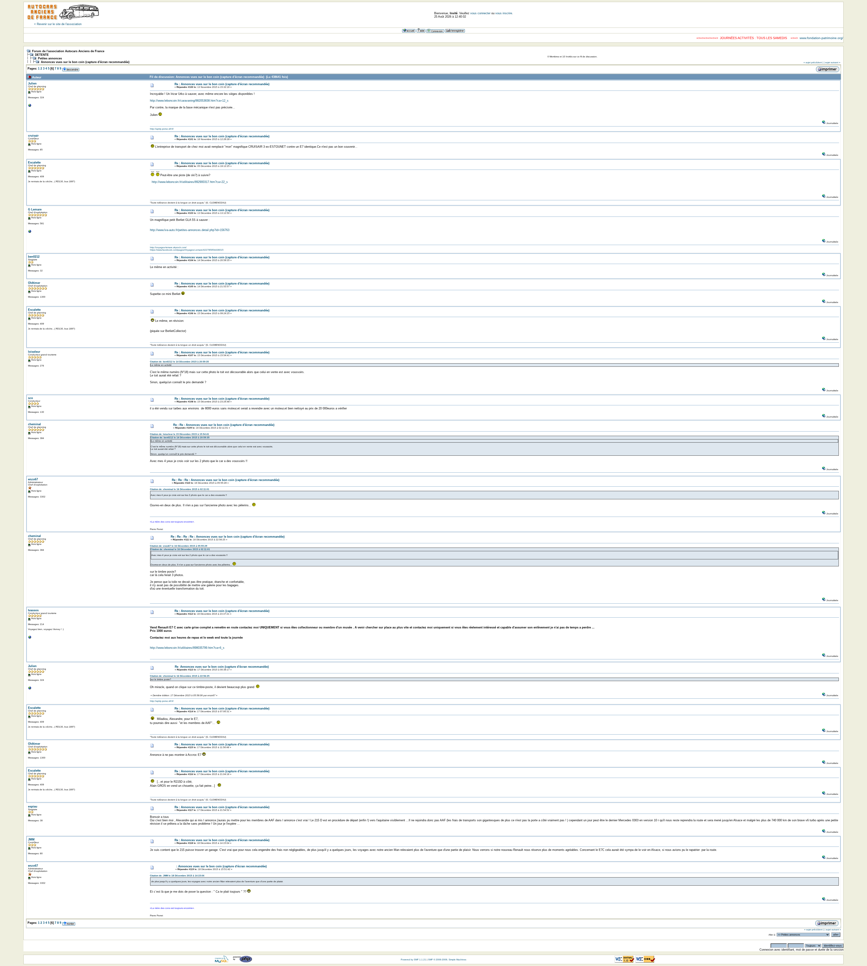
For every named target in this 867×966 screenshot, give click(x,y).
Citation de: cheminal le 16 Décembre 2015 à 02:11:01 (179, 489)
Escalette (34, 162)
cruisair (33, 135)
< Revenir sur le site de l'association (58, 24)
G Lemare (35, 209)
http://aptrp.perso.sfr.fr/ (162, 129)
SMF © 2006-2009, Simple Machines (447, 959)
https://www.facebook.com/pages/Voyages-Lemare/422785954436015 (187, 250)
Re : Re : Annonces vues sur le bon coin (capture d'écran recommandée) (223, 425)
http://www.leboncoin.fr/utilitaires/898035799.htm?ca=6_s (187, 647)
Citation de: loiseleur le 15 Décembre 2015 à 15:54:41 (179, 434)
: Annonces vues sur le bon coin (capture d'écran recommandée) (221, 866)
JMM (31, 839)
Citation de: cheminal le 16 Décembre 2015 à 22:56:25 (180, 676)
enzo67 (33, 479)
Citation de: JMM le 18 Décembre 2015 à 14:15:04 (177, 875)
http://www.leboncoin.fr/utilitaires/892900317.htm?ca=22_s (190, 182)
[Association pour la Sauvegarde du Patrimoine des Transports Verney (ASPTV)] (30, 638)
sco (30, 398)
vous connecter (480, 13)
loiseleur (34, 351)
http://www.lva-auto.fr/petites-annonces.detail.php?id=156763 (189, 230)
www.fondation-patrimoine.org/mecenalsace (786, 38)
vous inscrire (503, 13)
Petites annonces (50, 58)
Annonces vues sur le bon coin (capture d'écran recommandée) (85, 62)
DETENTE (42, 54)
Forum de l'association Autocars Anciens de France (68, 51)
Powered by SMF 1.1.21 (413, 959)
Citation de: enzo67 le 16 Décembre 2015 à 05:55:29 (178, 546)
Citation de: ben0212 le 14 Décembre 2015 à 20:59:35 (179, 361)
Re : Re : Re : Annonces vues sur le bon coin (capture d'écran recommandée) (225, 480)
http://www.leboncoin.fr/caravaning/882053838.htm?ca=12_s (189, 100)
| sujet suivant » (832, 62)
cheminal (34, 424)
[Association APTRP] (30, 106)
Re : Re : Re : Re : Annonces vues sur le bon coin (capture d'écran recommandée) (227, 536)
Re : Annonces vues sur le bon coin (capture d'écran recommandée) (222, 84)
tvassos (33, 610)
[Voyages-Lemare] (30, 232)
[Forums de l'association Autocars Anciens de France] (63, 21)
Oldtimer (34, 283)
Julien (32, 83)
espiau (32, 806)
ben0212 (34, 256)
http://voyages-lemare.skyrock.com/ (168, 247)
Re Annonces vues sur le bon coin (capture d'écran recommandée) (222, 666)
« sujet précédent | (813, 62)
